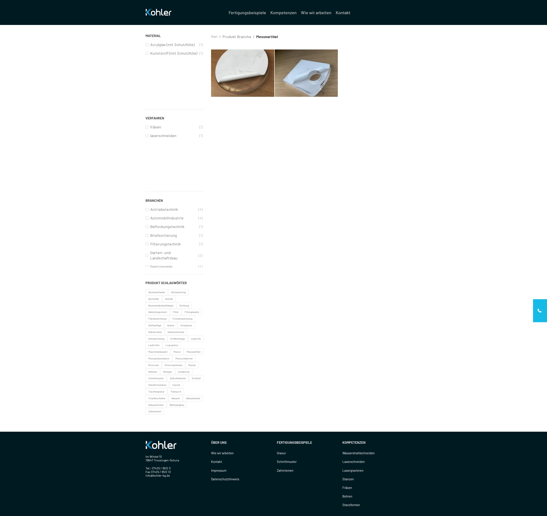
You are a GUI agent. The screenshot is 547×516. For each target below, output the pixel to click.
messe (177, 351)
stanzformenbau (157, 384)
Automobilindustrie (167, 218)
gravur (170, 325)
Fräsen (347, 488)
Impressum (218, 470)
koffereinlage (177, 338)
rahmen (152, 371)
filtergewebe (192, 311)
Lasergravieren (352, 470)
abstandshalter (156, 292)
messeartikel (194, 351)
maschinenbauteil (157, 351)
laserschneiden (163, 135)
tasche (176, 384)
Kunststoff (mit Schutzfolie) (173, 53)
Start (214, 36)
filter (176, 311)
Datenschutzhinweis (225, 479)
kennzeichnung (156, 338)
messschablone (184, 358)
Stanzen (348, 479)
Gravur (281, 453)
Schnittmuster (287, 462)
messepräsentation (158, 358)
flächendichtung (157, 318)
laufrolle (196, 338)
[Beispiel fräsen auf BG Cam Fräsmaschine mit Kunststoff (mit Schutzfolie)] (242, 73)
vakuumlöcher (156, 404)
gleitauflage (154, 325)
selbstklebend (178, 378)
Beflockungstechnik (167, 226)
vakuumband (193, 398)
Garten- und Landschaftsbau (164, 255)
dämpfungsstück (157, 311)
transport (175, 391)
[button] (540, 310)
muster (192, 365)
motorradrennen (173, 365)
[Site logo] (159, 12)
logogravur (171, 345)
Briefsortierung (163, 235)
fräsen (155, 127)
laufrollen (153, 345)
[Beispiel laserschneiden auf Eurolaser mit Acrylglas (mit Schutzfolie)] (306, 73)
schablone (184, 371)
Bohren (347, 496)
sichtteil (196, 378)
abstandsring (178, 292)
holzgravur (186, 325)
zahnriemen (154, 411)
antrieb (169, 298)
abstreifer (153, 298)
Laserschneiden (353, 462)
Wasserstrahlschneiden (358, 453)
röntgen (167, 371)
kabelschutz (155, 331)
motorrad (153, 365)
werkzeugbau (177, 404)
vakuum (175, 398)
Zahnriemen (285, 470)
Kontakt (216, 462)
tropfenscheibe (156, 398)
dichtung (184, 305)
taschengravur (156, 391)
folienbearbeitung (182, 318)
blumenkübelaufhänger (160, 305)
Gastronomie (161, 266)
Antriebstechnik (164, 209)
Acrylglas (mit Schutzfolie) (172, 44)
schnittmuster (156, 378)
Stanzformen (351, 505)
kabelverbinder (176, 331)
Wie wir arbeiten (222, 453)
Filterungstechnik (165, 244)
